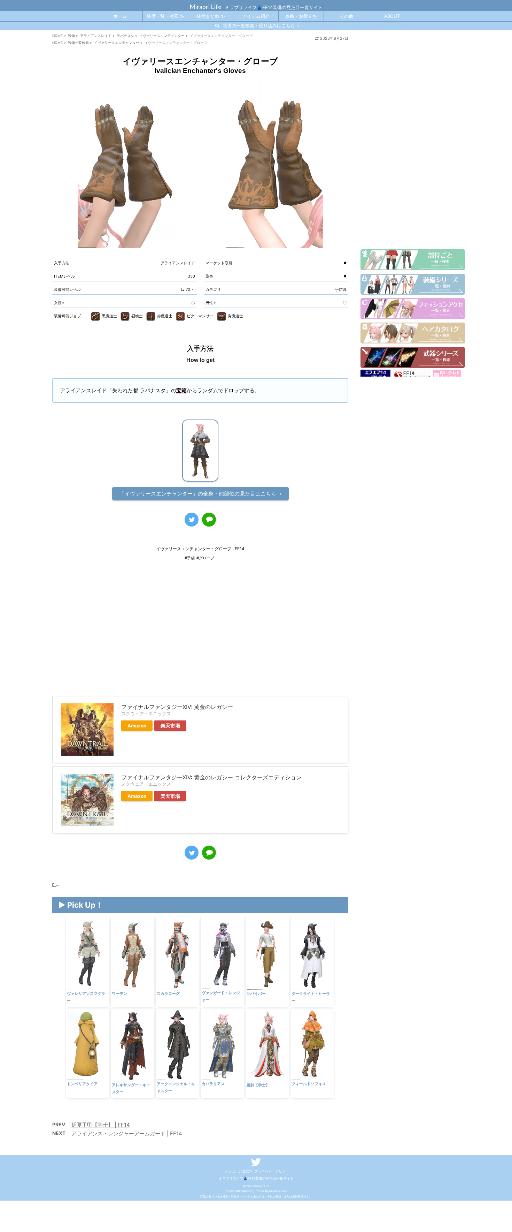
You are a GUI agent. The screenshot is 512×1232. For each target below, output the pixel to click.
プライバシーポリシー (271, 1171)
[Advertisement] (200, 633)
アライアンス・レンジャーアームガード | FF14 (126, 1133)
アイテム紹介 (256, 16)
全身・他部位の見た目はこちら (197, 493)
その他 (346, 16)
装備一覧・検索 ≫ (165, 16)
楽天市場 (170, 725)
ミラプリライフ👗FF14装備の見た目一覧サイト (256, 1178)
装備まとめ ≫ (210, 16)
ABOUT (392, 16)
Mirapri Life (205, 6)
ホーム (120, 16)
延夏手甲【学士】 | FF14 (100, 1124)
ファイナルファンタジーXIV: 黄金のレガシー (177, 706)
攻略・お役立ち (301, 16)
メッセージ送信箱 (239, 1171)
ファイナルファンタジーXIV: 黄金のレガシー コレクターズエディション (211, 777)
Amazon (136, 725)
